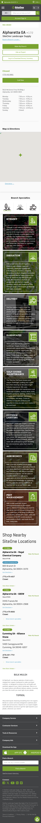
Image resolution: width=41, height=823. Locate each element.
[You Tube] (13, 783)
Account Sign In (20, 18)
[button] (10, 2)
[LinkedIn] (18, 783)
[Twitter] (8, 783)
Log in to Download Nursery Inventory (20, 58)
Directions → (9, 184)
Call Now (20, 80)
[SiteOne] (18, 9)
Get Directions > (7, 572)
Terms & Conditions (8, 814)
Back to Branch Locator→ (11, 39)
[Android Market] (30, 750)
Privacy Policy (21, 814)
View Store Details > (8, 586)
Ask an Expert (20, 52)
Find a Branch (7, 758)
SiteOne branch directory (10, 773)
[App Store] (10, 750)
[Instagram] (22, 783)
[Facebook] (4, 783)
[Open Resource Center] (37, 819)
